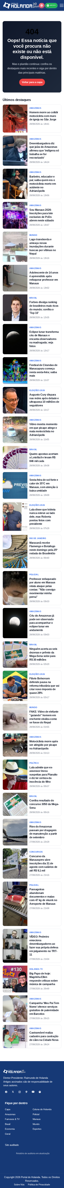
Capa (7, 1109)
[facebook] (6, 1092)
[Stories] (41, 5)
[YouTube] (33, 1092)
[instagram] (19, 1092)
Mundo (36, 1124)
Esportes (37, 1129)
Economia (10, 1129)
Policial (36, 1114)
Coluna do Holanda (42, 1109)
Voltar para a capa (32, 82)
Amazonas (10, 1114)
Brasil (7, 1124)
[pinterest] (26, 1092)
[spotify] (40, 1092)
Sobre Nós (19, 1184)
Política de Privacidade (39, 1184)
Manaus (37, 1119)
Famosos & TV (12, 1119)
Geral (7, 1134)
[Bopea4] (21, 5)
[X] (13, 1092)
